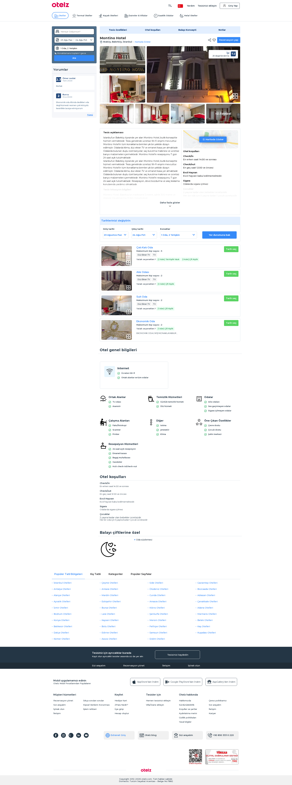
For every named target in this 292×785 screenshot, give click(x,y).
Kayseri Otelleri (110, 620)
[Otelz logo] (60, 6)
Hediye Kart (121, 700)
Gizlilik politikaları (187, 717)
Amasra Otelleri (157, 601)
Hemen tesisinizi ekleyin (158, 700)
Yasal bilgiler (185, 722)
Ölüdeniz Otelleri (158, 589)
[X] (71, 735)
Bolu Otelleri (108, 626)
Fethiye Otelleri (158, 626)
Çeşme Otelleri (110, 582)
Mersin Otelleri (157, 620)
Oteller (62, 15)
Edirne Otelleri (110, 632)
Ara (74, 58)
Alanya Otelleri (62, 595)
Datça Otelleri (61, 632)
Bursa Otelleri (109, 607)
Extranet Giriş (118, 735)
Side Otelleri (156, 582)
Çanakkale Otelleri (207, 601)
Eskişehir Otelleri (111, 601)
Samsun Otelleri (158, 632)
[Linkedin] (78, 735)
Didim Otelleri (157, 639)
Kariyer (212, 713)
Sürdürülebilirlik (186, 705)
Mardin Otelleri (110, 595)
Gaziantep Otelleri (207, 582)
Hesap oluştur (122, 713)
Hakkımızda (185, 700)
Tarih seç (231, 249)
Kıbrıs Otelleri (157, 607)
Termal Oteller (84, 15)
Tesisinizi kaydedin (177, 654)
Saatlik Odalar (166, 15)
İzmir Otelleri (61, 607)
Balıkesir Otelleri (63, 626)
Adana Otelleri (205, 607)
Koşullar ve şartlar (188, 709)
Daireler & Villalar (138, 15)
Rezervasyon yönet (133, 665)
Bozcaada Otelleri (207, 589)
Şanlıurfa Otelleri (158, 614)
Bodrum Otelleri (62, 614)
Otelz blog (150, 735)
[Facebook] (55, 735)
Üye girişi (119, 709)
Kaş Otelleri (203, 626)
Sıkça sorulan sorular (93, 700)
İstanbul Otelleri (62, 582)
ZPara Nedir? (121, 705)
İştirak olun (194, 665)
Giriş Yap (233, 5)
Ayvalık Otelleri (62, 601)
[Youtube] (86, 735)
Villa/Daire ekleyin (155, 705)
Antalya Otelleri (62, 589)
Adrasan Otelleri (206, 595)
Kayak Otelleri (110, 15)
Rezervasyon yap (228, 40)
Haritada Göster (215, 139)
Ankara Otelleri (110, 589)
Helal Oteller (191, 15)
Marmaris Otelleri (207, 614)
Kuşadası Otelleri (206, 632)
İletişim (166, 665)
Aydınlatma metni (188, 713)
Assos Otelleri (109, 639)
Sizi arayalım (98, 665)
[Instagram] (63, 735)
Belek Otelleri (205, 620)
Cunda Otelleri (157, 595)
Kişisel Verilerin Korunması (96, 705)
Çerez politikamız (218, 700)
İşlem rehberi (90, 709)
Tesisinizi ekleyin (207, 6)
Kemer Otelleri (62, 639)
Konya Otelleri (61, 620)
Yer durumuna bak (219, 235)
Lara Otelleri (108, 614)
